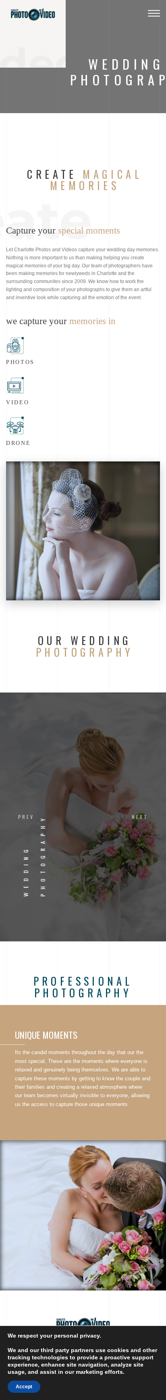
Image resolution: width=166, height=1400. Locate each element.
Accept (24, 1387)
